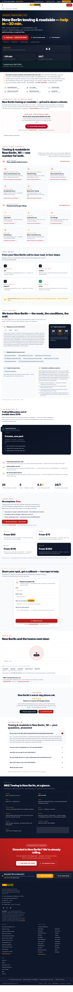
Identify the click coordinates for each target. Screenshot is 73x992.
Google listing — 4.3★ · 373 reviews (12, 904)
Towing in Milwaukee (43, 926)
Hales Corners (28, 668)
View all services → (6, 953)
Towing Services (6, 964)
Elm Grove (40, 952)
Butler (56, 950)
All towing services (65, 161)
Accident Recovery (6, 942)
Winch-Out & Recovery (7, 940)
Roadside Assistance (7, 944)
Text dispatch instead (48, 863)
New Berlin (57, 937)
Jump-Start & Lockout (7, 947)
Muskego (13, 668)
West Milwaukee (42, 939)
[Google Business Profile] (3, 907)
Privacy (45, 983)
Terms (49, 983)
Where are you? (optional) (21, 600)
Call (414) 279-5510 (33, 624)
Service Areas (9, 8)
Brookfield (5, 668)
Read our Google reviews (29, 711)
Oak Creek (57, 931)
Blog (3, 971)
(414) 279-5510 (42, 82)
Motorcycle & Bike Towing (8, 931)
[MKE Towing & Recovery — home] (35, 5)
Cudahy (57, 935)
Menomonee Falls (42, 950)
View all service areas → (23, 681)
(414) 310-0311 (15, 877)
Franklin (57, 933)
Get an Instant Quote (63, 876)
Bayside (57, 945)
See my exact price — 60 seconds (16, 521)
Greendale (57, 941)
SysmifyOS (68, 983)
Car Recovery (5, 949)
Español (59, 1)
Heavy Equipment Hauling (8, 935)
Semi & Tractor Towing (7, 938)
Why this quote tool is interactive (12, 135)
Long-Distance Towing (7, 951)
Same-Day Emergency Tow (8, 926)
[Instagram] (10, 907)
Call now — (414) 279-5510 (16, 37)
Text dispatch (56, 37)
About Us (4, 960)
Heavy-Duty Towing (6, 933)
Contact (4, 973)
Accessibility (62, 983)
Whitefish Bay (41, 945)
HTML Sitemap (55, 983)
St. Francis (57, 939)
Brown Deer (40, 943)
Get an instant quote (39, 37)
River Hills (57, 947)
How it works (22, 920)
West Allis (37, 668)
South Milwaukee (42, 933)
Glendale (40, 935)
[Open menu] (2, 5)
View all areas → (42, 954)
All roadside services (64, 205)
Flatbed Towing (5, 929)
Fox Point (40, 947)
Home (3, 8)
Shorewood (57, 943)
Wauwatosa (40, 928)
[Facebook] (7, 907)
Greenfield (20, 668)
